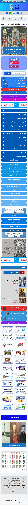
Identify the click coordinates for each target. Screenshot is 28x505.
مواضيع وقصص (21, 145)
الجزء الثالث (8, 233)
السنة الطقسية (21, 118)
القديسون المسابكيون (19, 212)
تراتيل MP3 (22, 152)
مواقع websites (21, 156)
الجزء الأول (20, 233)
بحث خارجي (7, 73)
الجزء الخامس (11, 236)
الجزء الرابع (17, 236)
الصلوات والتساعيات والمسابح (16, 126)
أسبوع (17, 272)
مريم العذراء (22, 129)
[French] (17, 1)
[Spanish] (6, 1)
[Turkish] (4, 1)
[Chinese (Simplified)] (20, 1)
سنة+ (6, 272)
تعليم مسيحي (22, 110)
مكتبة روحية (22, 137)
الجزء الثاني (14, 233)
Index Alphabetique (9, 212)
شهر (12, 272)
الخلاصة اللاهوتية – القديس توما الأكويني (14, 230)
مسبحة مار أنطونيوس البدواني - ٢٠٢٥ (10, 298)
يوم (22, 272)
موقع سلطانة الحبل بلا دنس (20, 501)
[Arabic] (24, 1)
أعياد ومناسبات (21, 141)
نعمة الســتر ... (15, 290)
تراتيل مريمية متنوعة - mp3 (12, 280)
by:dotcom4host (8, 500)
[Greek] (13, 1)
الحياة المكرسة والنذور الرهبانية (16, 133)
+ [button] (3, 110)
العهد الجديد (14, 209)
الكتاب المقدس (21, 114)
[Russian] (7, 1)
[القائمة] (25, 7)
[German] (15, 1)
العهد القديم (20, 209)
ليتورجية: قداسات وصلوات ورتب (16, 122)
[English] (19, 1)
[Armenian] (22, 1)
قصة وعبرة (8, 209)
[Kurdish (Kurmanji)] (9, 1)
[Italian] (11, 1)
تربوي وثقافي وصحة (19, 148)
